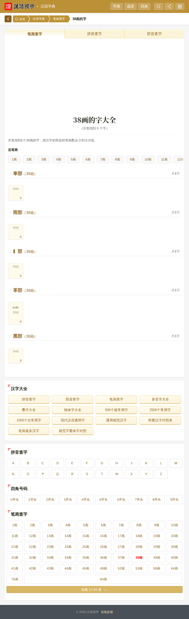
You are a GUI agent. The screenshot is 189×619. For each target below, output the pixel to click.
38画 (139, 557)
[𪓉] (16, 357)
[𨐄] (16, 195)
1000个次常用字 (29, 420)
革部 (25, 290)
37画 (121, 557)
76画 (14, 579)
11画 (164, 159)
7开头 (139, 499)
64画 (174, 568)
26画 (103, 547)
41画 (14, 568)
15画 (85, 536)
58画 (156, 568)
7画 (102, 159)
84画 (103, 579)
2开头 (50, 499)
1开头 (32, 499)
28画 (139, 547)
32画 (32, 557)
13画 (50, 536)
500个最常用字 (116, 410)
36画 (103, 557)
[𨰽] (16, 273)
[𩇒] (16, 234)
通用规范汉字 (116, 420)
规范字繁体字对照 (72, 431)
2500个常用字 (160, 410)
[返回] (8, 18)
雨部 (25, 212)
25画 (85, 547)
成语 (130, 6)
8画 (117, 159)
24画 (68, 547)
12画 (180, 159)
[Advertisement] (94, 76)
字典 (116, 6)
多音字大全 (160, 399)
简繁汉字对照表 (160, 420)
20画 (174, 536)
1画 (14, 159)
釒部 (25, 251)
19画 (156, 536)
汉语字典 (48, 6)
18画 (139, 536)
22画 (32, 547)
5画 (73, 159)
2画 (29, 159)
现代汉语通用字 (73, 420)
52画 (121, 568)
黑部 (25, 336)
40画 (174, 557)
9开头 (174, 499)
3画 (43, 159)
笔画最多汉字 (28, 431)
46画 (85, 568)
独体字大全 (72, 410)
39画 (156, 557)
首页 (21, 19)
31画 (14, 557)
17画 (121, 536)
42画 (32, 568)
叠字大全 (29, 410)
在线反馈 (107, 612)
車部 (25, 173)
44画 (68, 568)
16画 (103, 536)
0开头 (15, 499)
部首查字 (154, 34)
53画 (139, 568)
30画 (174, 547)
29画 (156, 547)
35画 (85, 557)
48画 (103, 568)
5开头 (103, 499)
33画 (50, 557)
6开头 (121, 499)
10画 (148, 159)
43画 (50, 568)
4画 (58, 159)
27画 (121, 547)
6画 (88, 159)
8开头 (157, 499)
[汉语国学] (20, 6)
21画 (14, 547)
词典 (144, 6)
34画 (68, 557)
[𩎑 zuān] (16, 319)
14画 (68, 536)
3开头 (68, 499)
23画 (50, 547)
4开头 (86, 499)
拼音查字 (94, 34)
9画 (132, 159)
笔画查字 (59, 18)
